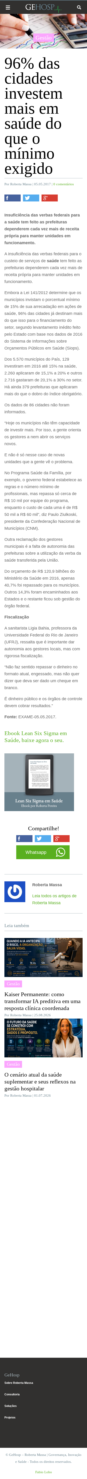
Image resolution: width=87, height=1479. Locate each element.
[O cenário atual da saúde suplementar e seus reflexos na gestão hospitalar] (43, 1038)
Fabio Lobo (43, 1472)
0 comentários (63, 184)
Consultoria (12, 1394)
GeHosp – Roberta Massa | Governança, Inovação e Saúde (43, 8)
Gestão (43, 37)
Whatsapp (36, 852)
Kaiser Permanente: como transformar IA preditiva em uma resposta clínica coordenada (42, 1001)
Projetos (10, 1417)
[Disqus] (43, 1163)
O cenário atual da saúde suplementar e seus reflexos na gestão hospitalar (40, 1081)
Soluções (10, 1406)
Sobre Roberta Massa (18, 1383)
